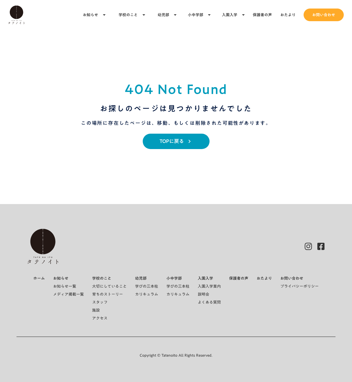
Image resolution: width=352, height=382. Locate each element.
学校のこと (128, 15)
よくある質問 (209, 302)
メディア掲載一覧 (68, 294)
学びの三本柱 (146, 286)
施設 (96, 310)
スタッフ (100, 302)
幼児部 (163, 15)
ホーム (39, 278)
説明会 (203, 294)
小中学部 (195, 15)
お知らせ (90, 15)
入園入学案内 (209, 286)
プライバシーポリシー (299, 286)
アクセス (100, 318)
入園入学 (229, 15)
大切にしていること (109, 286)
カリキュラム (146, 294)
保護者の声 (262, 15)
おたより (288, 15)
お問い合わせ (323, 15)
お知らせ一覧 (64, 286)
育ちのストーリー (107, 294)
